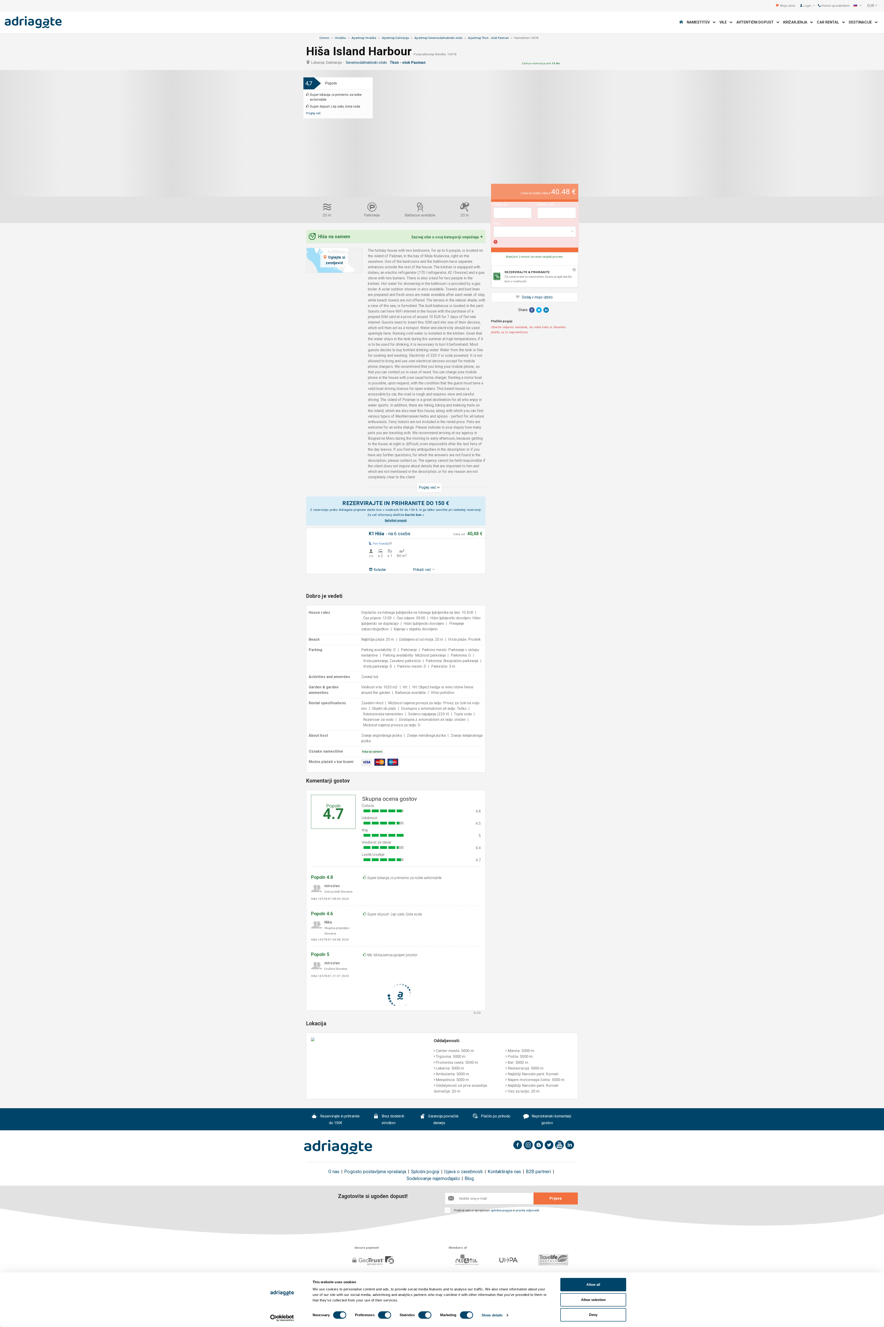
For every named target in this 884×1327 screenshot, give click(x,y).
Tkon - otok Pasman (408, 62)
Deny (593, 1315)
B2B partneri (538, 1171)
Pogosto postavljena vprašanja (375, 1171)
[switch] (384, 1315)
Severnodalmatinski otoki (367, 62)
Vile (724, 22)
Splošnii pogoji (396, 520)
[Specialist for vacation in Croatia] (338, 1147)
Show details (492, 1315)
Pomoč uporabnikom (835, 5)
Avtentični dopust (756, 22)
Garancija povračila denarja (442, 1119)
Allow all (593, 1284)
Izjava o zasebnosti (463, 1171)
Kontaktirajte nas (504, 1171)
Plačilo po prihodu (495, 1116)
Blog (469, 1178)
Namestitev (700, 22)
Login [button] (807, 5)
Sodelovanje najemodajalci (433, 1178)
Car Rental (829, 22)
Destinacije (862, 22)
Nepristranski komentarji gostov (551, 1119)
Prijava (556, 1198)
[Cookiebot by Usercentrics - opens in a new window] (282, 1318)
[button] (857, 6)
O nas (333, 1171)
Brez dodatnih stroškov (392, 1119)
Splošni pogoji (425, 1171)
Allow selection (593, 1300)
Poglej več (313, 113)
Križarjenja (796, 22)
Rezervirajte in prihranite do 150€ (339, 1119)
